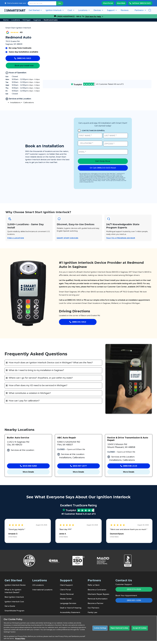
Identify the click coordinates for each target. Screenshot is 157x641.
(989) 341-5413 (145, 3)
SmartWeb (121, 3)
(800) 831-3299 (134, 600)
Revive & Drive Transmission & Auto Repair (127, 438)
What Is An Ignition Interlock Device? (13, 591)
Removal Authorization (97, 599)
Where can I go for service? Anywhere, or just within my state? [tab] (41, 378)
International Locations (42, 590)
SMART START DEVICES (67, 238)
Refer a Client (93, 585)
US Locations (38, 585)
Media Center (66, 599)
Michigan (27, 20)
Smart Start (87, 303)
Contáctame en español (93, 131)
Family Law (92, 612)
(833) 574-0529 (134, 589)
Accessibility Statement (70, 612)
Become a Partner (95, 603)
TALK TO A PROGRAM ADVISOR (120, 238)
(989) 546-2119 (130, 466)
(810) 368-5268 (30, 466)
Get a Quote (10, 606)
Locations (15, 20)
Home (6, 20)
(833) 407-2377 (80, 466)
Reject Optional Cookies (119, 628)
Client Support (66, 585)
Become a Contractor (97, 590)
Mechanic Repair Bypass (98, 594)
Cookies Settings (100, 628)
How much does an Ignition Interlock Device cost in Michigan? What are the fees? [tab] (51, 362)
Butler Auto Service (18, 437)
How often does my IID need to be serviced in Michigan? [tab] (38, 385)
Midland (114, 303)
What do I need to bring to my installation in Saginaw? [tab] (36, 370)
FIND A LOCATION (15, 238)
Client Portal (108, 3)
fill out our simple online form (96, 300)
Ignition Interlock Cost (14, 601)
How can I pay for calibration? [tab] (24, 400)
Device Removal (67, 594)
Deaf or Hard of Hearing (70, 608)
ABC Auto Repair (66, 437)
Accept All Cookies (139, 628)
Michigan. (136, 303)
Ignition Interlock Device (15, 585)
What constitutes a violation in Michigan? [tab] (30, 393)
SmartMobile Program (14, 611)
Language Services (68, 603)
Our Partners (93, 608)
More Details (28, 472)
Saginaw (37, 20)
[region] (78, 628)
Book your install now (24, 65)
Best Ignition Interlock (14, 597)
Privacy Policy (20, 639)
